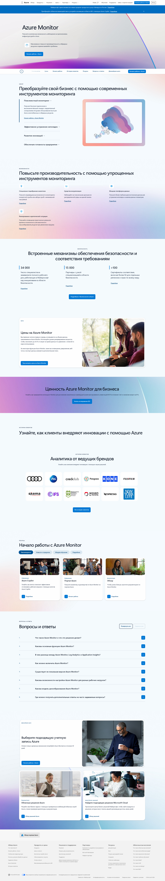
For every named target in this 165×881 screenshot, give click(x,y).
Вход (153, 2)
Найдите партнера (87, 855)
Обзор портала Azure (31, 835)
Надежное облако (12, 860)
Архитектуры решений (65, 854)
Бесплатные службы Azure (41, 854)
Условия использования (113, 877)
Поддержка (112, 2)
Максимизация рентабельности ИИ (43, 863)
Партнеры (65, 2)
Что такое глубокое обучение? (141, 857)
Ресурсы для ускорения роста (66, 851)
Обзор (32, 2)
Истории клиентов (13, 866)
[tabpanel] (82, 579)
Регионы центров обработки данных (18, 857)
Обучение (104, 2)
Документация (112, 848)
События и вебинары (113, 860)
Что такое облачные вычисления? (142, 848)
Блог (109, 851)
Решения (49, 2)
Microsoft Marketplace (88, 852)
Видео (110, 867)
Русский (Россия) (15, 874)
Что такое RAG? (137, 869)
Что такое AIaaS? (137, 860)
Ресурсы (74, 2)
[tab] (26, 552)
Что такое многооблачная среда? (141, 851)
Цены (57, 2)
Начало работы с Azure (142, 2)
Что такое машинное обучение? (141, 854)
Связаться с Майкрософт (84, 877)
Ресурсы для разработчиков (115, 854)
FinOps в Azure (38, 860)
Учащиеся (111, 857)
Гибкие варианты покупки (41, 857)
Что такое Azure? (12, 848)
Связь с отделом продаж (125, 2)
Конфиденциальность (99, 877)
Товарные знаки (126, 877)
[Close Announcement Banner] (143, 11)
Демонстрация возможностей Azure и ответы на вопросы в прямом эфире (68, 860)
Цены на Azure (38, 851)
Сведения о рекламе (138, 877)
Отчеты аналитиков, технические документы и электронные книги (117, 863)
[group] (39, 579)
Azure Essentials (12, 863)
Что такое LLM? (137, 863)
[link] (36, 72)
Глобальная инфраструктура (15, 854)
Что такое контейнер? (138, 866)
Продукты (40, 2)
